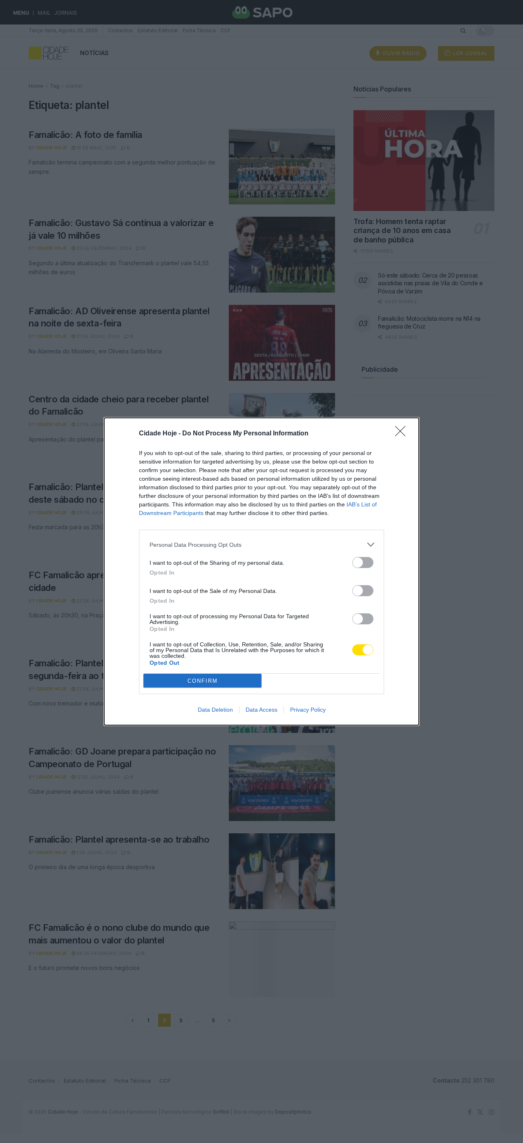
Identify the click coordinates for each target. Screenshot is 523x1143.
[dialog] (261, 571)
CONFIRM (203, 681)
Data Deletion (215, 709)
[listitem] (261, 544)
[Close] (403, 434)
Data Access (261, 709)
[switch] (362, 562)
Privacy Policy (308, 709)
